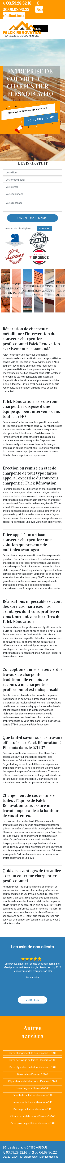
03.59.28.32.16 (18, 3)
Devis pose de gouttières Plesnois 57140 (33, 1123)
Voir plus (32, 999)
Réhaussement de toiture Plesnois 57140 (32, 1116)
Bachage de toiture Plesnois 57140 (32, 1109)
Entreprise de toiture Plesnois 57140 (32, 1102)
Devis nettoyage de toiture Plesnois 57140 (32, 1060)
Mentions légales (49, 1156)
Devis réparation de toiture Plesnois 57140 (33, 1067)
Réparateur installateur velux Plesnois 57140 (32, 1081)
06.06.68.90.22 (45, 1152)
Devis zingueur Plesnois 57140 (32, 1088)
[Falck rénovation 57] (22, 29)
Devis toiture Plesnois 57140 (32, 1074)
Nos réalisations (23, 12)
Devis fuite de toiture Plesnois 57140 (33, 1095)
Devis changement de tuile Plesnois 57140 (33, 1053)
